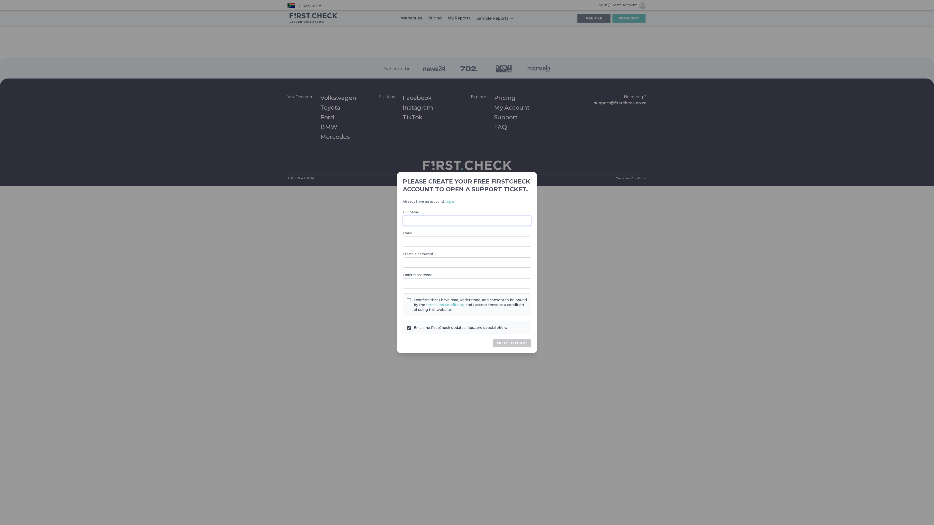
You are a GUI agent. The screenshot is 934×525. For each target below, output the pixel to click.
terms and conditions (445, 305)
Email (407, 233)
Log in (450, 201)
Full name (411, 212)
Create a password (418, 254)
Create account (512, 343)
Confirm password (417, 274)
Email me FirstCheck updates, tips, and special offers (460, 327)
